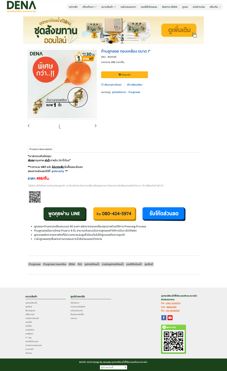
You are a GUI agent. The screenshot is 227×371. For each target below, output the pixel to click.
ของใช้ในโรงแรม (149, 7)
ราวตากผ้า (29, 349)
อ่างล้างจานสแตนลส (33, 345)
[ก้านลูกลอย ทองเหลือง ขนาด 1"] (62, 84)
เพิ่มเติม (214, 7)
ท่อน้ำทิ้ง (28, 326)
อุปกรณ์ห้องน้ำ (31, 302)
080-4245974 (173, 303)
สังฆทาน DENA (169, 7)
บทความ (74, 318)
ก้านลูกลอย (134, 92)
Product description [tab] (40, 149)
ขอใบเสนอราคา (128, 7)
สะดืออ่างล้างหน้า (32, 318)
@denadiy (58, 171)
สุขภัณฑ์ (28, 306)
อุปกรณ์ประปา (119, 92)
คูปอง (185, 7)
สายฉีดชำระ (30, 330)
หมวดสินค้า (107, 7)
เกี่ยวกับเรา (88, 7)
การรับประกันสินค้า (78, 306)
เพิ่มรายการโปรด (113, 84)
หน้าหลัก (73, 7)
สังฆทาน (28, 353)
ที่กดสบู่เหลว (30, 310)
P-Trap (28, 337)
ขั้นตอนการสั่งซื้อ (77, 314)
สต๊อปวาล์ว (30, 314)
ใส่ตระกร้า (125, 74)
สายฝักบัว (29, 333)
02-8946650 (173, 310)
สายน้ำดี (28, 322)
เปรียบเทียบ (136, 84)
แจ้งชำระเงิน (199, 7)
